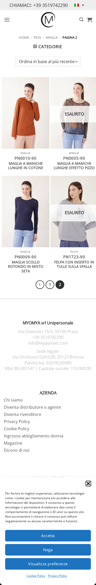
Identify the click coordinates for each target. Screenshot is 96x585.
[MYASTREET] (48, 20)
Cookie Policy (36, 575)
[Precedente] (40, 284)
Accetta (48, 535)
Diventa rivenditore (22, 414)
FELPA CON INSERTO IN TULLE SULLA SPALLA (74, 264)
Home (24, 37)
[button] (88, 483)
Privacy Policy (57, 575)
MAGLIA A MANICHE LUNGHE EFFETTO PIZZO (74, 165)
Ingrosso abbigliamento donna (33, 436)
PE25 (37, 37)
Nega (48, 549)
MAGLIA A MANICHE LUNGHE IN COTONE (25, 165)
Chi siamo (13, 400)
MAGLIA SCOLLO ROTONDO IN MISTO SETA (25, 266)
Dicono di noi (16, 450)
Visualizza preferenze (48, 563)
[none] (79, 5)
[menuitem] (79, 5)
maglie (52, 37)
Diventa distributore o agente (32, 407)
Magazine (13, 443)
